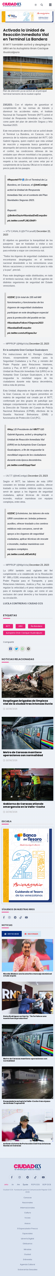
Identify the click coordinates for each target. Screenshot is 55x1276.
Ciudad (27, 1254)
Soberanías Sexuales (27, 1269)
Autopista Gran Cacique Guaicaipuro (24, 632)
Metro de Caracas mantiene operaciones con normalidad (23, 753)
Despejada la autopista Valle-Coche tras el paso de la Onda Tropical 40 (26, 1102)
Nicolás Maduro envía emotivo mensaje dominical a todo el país (27, 975)
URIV (20, 626)
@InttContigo (40, 185)
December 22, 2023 (39, 343)
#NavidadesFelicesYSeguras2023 (25, 323)
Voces (27, 1217)
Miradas (27, 1249)
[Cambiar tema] (36, 5)
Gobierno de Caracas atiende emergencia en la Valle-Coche (24, 805)
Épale (25, 1184)
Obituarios (27, 1243)
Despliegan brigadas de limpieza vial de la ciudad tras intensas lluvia (28, 702)
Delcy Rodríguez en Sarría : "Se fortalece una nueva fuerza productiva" (24, 1017)
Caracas (28, 1197)
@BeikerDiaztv (15, 215)
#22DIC (11, 297)
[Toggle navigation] (49, 4)
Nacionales (27, 1202)
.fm (18, 1184)
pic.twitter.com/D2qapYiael (21, 465)
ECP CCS (47, 1184)
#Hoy (10, 429)
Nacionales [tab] (33, 934)
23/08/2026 (11, 708)
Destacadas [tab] (13, 934)
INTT (8, 626)
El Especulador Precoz (27, 1228)
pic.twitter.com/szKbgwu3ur (22, 333)
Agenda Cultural (27, 1264)
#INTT (36, 429)
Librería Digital (27, 1238)
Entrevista (27, 1259)
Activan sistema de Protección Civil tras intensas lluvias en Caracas (27, 1144)
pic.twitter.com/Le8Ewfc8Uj (21, 554)
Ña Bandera (36, 626)
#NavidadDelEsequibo (35, 215)
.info (6, 1184)
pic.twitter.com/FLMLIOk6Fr (21, 220)
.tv (12, 1184)
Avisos (27, 1223)
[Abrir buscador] (42, 5)
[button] (27, 865)
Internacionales (27, 1207)
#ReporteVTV (14, 180)
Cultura (27, 1212)
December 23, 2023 (38, 476)
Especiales (28, 1233)
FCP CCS (35, 1184)
